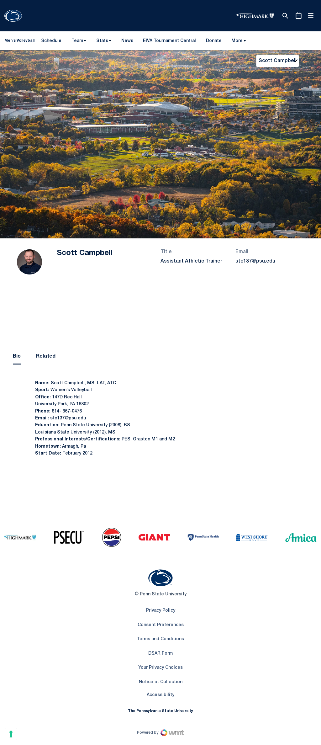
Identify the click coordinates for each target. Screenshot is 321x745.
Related (45, 356)
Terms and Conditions (160, 639)
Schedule (51, 41)
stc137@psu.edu (255, 261)
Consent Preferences (161, 625)
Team (77, 41)
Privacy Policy (160, 611)
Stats (102, 41)
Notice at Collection (160, 682)
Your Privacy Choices (160, 668)
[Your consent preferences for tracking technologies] (11, 734)
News (127, 41)
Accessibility (160, 695)
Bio (17, 356)
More (237, 41)
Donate (214, 42)
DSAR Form (160, 654)
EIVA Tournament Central (169, 42)
